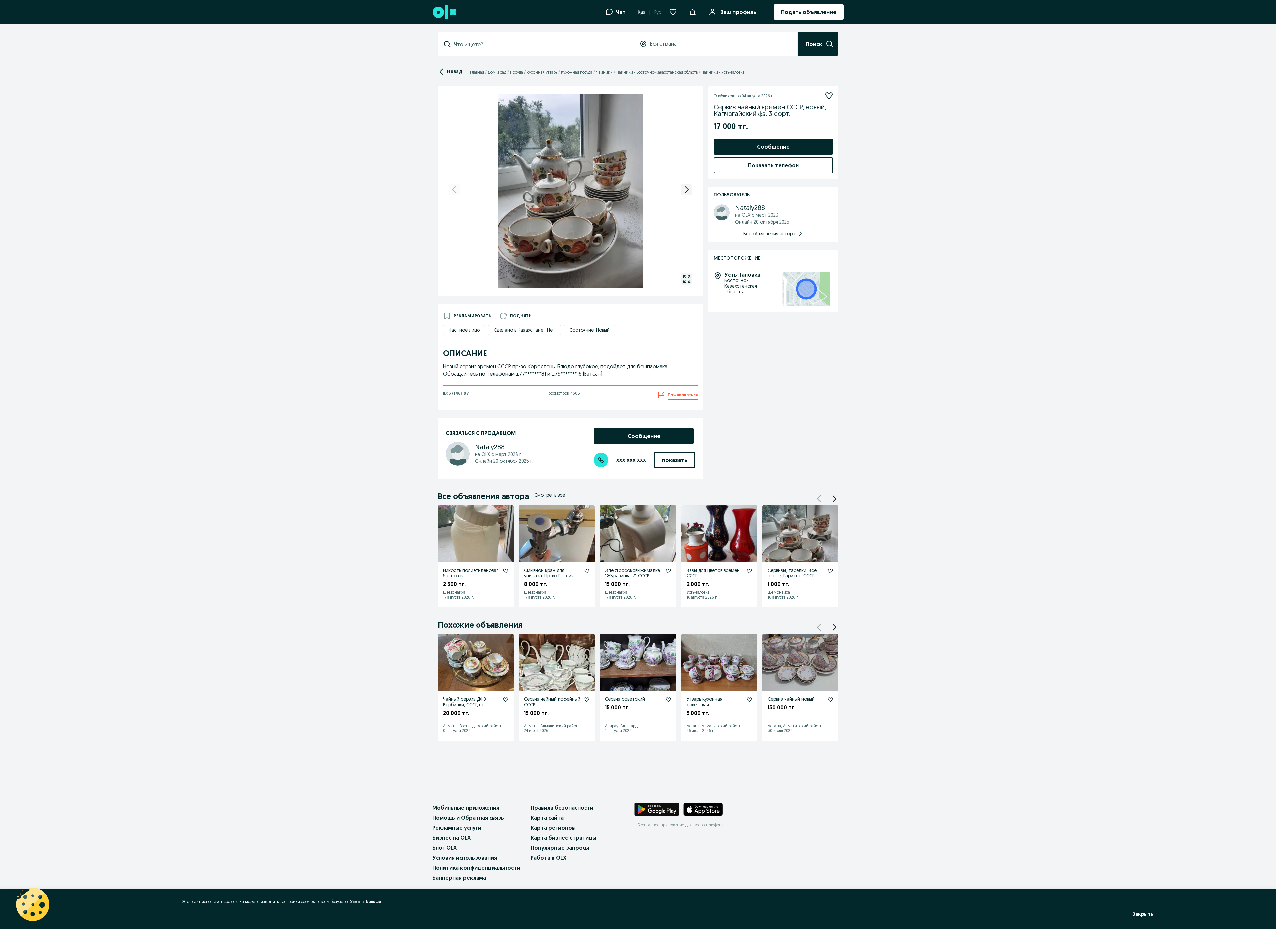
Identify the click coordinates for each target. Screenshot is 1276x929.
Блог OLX (444, 847)
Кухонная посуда (576, 72)
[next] (686, 189)
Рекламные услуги (456, 827)
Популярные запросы (560, 847)
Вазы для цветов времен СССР (713, 573)
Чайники (604, 72)
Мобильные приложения (465, 807)
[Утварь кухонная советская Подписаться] (749, 699)
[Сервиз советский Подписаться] (668, 699)
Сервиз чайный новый (791, 699)
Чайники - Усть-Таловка (723, 72)
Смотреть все (549, 495)
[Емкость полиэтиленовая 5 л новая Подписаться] (505, 571)
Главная (477, 72)
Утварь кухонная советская (704, 702)
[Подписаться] (829, 96)
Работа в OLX (548, 857)
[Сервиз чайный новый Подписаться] (830, 699)
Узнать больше (365, 901)
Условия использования (464, 857)
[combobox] (539, 44)
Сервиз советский (625, 699)
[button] (692, 11)
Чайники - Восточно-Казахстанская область (657, 72)
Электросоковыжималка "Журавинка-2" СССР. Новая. (632, 576)
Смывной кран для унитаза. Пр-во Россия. (549, 573)
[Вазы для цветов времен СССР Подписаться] (749, 571)
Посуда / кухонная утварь (533, 72)
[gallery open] (686, 279)
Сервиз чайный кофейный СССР (552, 702)
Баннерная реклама (459, 877)
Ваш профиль (738, 12)
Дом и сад (497, 72)
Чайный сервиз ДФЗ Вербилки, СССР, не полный (464, 704)
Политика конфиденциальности (476, 867)
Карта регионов (553, 827)
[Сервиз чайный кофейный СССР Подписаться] (586, 699)
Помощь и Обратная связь (468, 817)
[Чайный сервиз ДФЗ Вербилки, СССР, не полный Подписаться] (505, 699)
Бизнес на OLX (451, 837)
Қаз (641, 12)
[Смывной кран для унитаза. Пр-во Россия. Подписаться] (586, 571)
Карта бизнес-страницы (563, 837)
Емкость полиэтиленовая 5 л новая (471, 573)
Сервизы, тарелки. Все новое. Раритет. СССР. (792, 573)
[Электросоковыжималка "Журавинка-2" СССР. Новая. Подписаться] (668, 571)
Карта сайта (547, 817)
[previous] (454, 189)
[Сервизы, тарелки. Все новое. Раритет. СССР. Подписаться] (830, 571)
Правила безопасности (562, 807)
